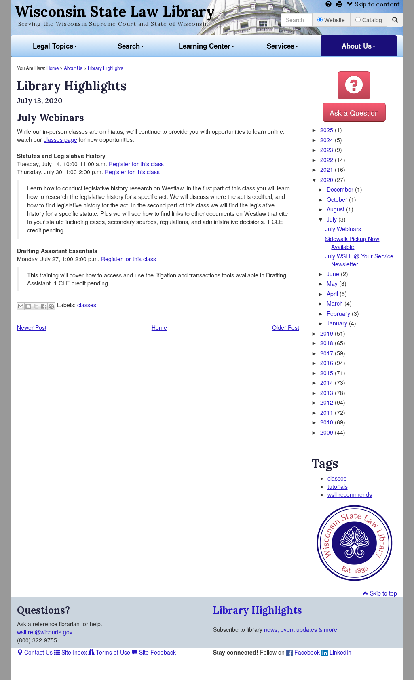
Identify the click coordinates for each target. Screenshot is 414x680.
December (341, 189)
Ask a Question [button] (354, 112)
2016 (327, 363)
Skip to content (376, 4)
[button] (354, 85)
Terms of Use (112, 652)
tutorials (337, 486)
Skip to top (382, 593)
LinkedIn (339, 652)
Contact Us (38, 652)
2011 (327, 412)
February (339, 313)
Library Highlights (105, 68)
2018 (327, 343)
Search (129, 46)
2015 (327, 373)
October (338, 199)
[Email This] (21, 306)
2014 (327, 382)
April (333, 293)
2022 (327, 160)
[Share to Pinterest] (51, 306)
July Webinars (343, 229)
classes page (60, 139)
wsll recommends (349, 494)
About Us (357, 46)
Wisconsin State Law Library (115, 11)
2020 (327, 179)
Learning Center (204, 46)
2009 (327, 432)
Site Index (73, 652)
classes (86, 305)
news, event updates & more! (301, 629)
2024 (327, 140)
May (333, 283)
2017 (327, 353)
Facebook (306, 652)
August (336, 209)
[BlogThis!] (28, 306)
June (334, 274)
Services (280, 46)
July (332, 219)
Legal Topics (53, 46)
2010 (327, 422)
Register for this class (136, 164)
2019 (327, 333)
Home (52, 68)
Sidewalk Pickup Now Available (352, 242)
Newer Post (31, 327)
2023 (327, 150)
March (335, 303)
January (338, 323)
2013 (327, 393)
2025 (327, 130)
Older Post (285, 327)
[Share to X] (36, 306)
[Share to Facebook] (44, 306)
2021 (327, 169)
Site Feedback (156, 652)
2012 (327, 402)
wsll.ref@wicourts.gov (44, 632)
